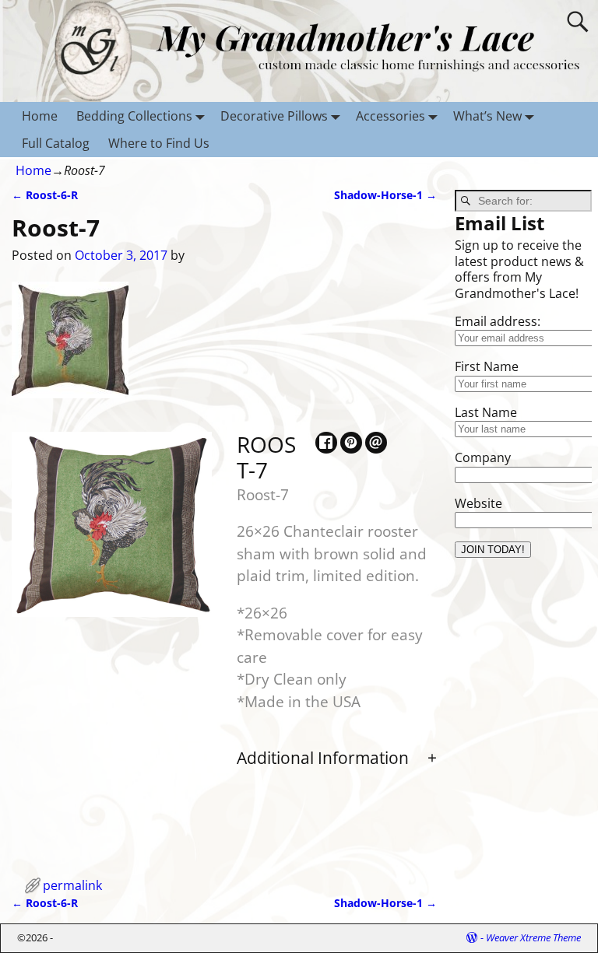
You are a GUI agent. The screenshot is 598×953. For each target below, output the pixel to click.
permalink (72, 885)
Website (478, 503)
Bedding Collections (134, 115)
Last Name (486, 412)
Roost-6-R (45, 194)
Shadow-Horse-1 (385, 194)
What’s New (487, 115)
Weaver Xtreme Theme (533, 937)
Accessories (390, 115)
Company (483, 457)
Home (40, 115)
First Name (487, 366)
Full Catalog (56, 143)
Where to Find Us (158, 143)
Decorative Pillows (274, 115)
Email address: (497, 321)
